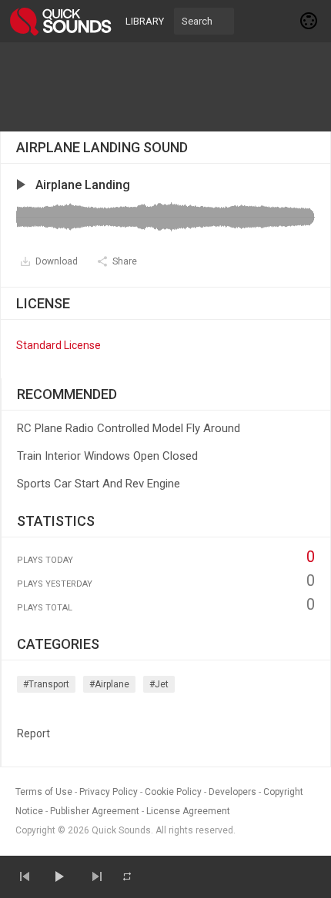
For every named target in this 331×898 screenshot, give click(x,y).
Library (144, 21)
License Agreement (188, 811)
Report (33, 733)
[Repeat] (127, 876)
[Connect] (309, 21)
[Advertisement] (165, 86)
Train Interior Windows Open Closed (107, 456)
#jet (159, 684)
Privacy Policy (108, 792)
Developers (232, 792)
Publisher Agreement (94, 811)
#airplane (109, 684)
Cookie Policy (173, 792)
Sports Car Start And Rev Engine (98, 484)
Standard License (58, 345)
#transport (46, 684)
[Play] (58, 876)
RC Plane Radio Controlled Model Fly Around (128, 428)
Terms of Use (43, 792)
